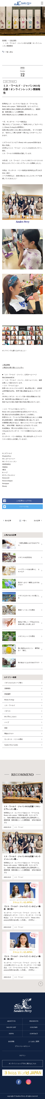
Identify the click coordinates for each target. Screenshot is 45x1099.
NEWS (11, 1034)
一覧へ (24, 520)
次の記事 (37, 520)
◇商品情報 (6, 365)
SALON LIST (11, 1027)
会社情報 (11, 1041)
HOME (4, 40)
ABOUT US (11, 1021)
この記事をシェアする (24, 501)
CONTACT (34, 1034)
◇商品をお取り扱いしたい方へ (13, 367)
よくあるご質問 (33, 1041)
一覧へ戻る (9, 52)
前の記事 (8, 520)
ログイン (22, 1055)
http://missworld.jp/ (8, 377)
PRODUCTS (33, 1021)
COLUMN (13, 40)
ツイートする (24, 506)
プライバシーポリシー (22, 1046)
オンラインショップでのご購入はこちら (22, 1063)
